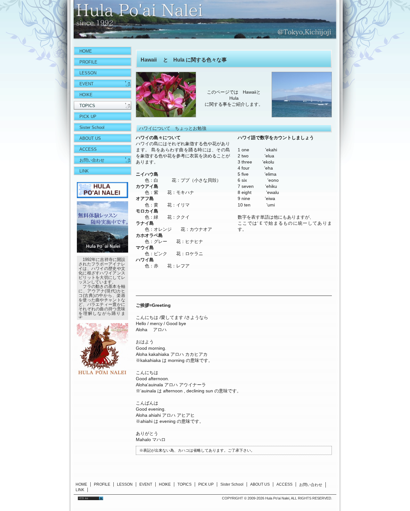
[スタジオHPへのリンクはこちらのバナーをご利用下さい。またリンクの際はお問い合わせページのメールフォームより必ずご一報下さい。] (102, 196)
